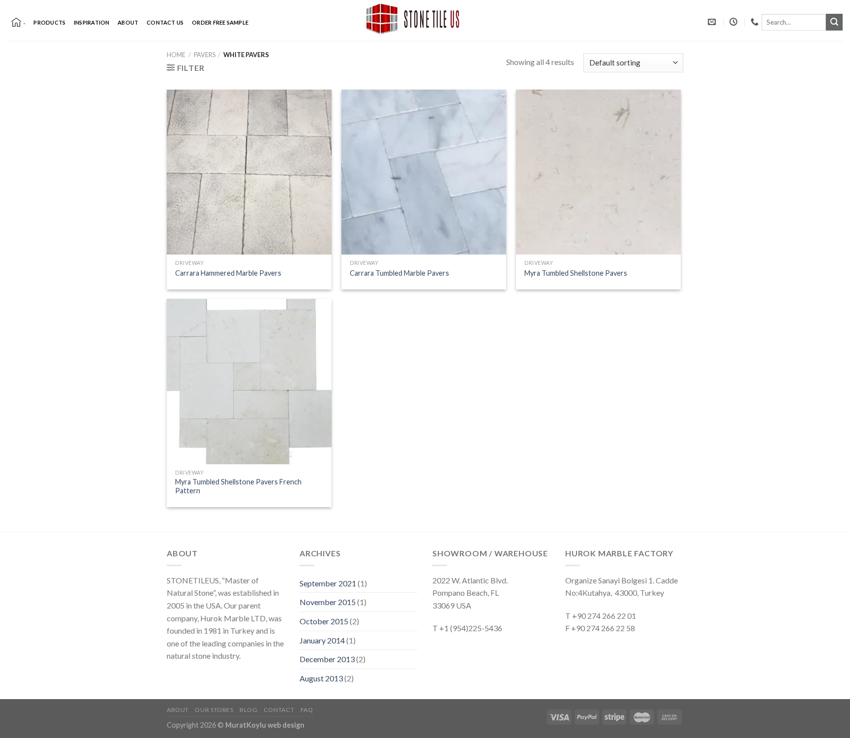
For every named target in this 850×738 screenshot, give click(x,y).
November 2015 (328, 602)
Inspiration (91, 22)
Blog (248, 709)
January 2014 (322, 640)
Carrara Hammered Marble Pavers (228, 273)
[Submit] (834, 22)
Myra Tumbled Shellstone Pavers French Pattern (238, 486)
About (128, 22)
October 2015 (324, 621)
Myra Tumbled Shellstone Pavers (575, 273)
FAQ (307, 709)
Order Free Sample (220, 22)
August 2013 (321, 678)
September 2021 (328, 583)
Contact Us (165, 22)
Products (49, 22)
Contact (279, 709)
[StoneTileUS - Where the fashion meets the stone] (425, 20)
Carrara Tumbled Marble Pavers (399, 273)
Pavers (204, 55)
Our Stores (214, 709)
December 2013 (327, 659)
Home (176, 55)
